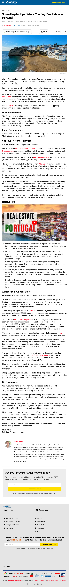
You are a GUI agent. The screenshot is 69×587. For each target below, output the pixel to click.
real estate (6, 97)
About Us (37, 580)
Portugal (29, 25)
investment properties (23, 319)
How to (8, 10)
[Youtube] (34, 584)
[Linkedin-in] (38, 584)
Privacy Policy (50, 580)
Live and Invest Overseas (14, 580)
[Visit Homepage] (11, 2)
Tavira (30, 311)
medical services (28, 149)
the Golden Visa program (40, 355)
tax (61, 333)
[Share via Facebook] (62, 31)
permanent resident (41, 157)
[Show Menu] (3, 2)
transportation (8, 151)
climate (18, 149)
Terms (56, 580)
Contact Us (43, 580)
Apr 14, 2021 (17, 25)
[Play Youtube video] (34, 222)
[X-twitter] (31, 584)
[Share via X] (65, 31)
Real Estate (35, 25)
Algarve (42, 164)
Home (3, 10)
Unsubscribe (62, 580)
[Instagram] (41, 584)
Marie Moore (7, 25)
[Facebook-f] (27, 584)
